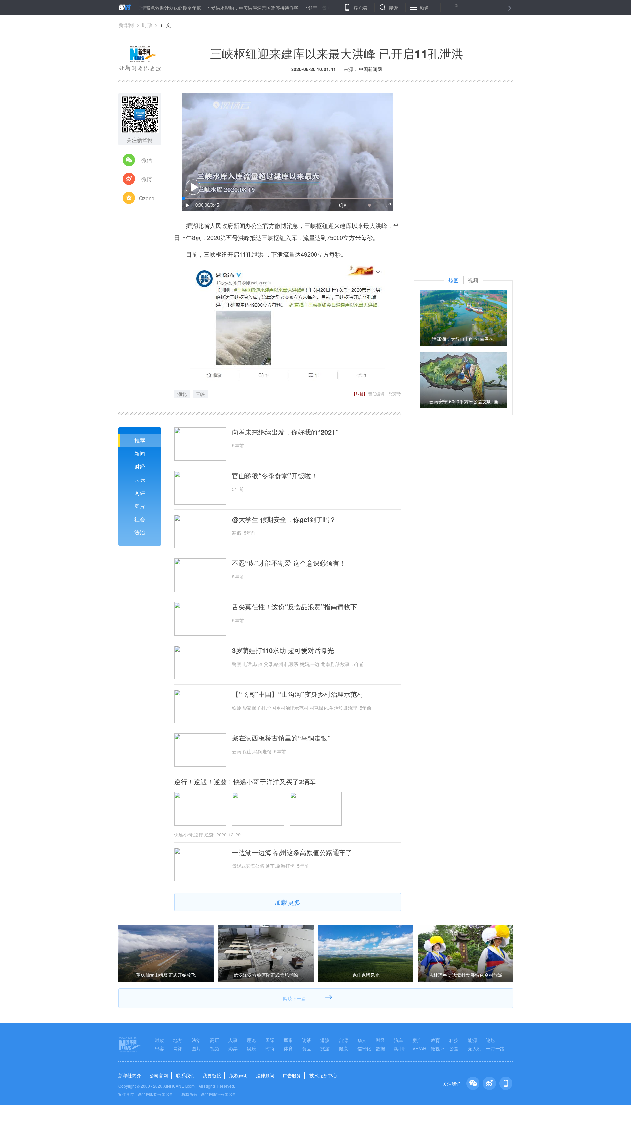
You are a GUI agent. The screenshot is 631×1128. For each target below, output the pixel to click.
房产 (417, 1040)
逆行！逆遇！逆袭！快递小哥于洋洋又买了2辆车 (245, 781)
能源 (472, 1040)
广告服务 (292, 1075)
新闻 (139, 453)
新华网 (126, 25)
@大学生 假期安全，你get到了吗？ (284, 519)
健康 (343, 1048)
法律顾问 (265, 1075)
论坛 (490, 1040)
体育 (288, 1048)
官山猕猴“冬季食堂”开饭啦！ (274, 475)
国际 (139, 479)
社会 (139, 519)
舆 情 (399, 1048)
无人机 (474, 1048)
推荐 (139, 440)
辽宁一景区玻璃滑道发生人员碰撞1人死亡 (321, 7)
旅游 (325, 1048)
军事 (288, 1040)
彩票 (233, 1048)
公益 (453, 1048)
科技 (453, 1040)
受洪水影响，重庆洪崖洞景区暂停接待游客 (225, 7)
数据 (380, 1048)
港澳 (325, 1040)
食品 (306, 1048)
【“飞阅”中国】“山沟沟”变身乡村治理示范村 (297, 694)
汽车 (398, 1040)
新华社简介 (129, 1075)
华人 (361, 1040)
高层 (214, 1040)
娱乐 (251, 1048)
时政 (147, 25)
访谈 (306, 1040)
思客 (159, 1048)
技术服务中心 (323, 1075)
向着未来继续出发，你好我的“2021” (285, 431)
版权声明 (238, 1075)
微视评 (438, 1048)
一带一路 (495, 1048)
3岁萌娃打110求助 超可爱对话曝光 (283, 650)
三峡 (200, 394)
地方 (177, 1040)
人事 (233, 1040)
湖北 (182, 394)
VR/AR (419, 1048)
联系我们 (185, 1075)
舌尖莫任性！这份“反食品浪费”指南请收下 (294, 606)
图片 (139, 506)
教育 (435, 1040)
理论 (251, 1040)
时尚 (269, 1048)
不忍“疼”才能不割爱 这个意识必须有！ (289, 563)
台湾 (343, 1040)
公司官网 (159, 1075)
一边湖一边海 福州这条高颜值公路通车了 (292, 852)
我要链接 (212, 1075)
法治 (139, 532)
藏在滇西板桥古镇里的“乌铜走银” (281, 737)
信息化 (364, 1048)
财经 (139, 466)
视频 (214, 1048)
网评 (139, 493)
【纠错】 (359, 393)
